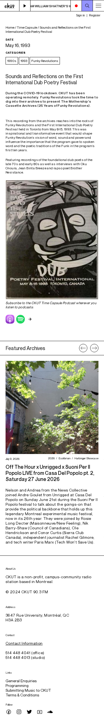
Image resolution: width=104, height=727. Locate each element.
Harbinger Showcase (85, 458)
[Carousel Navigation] (88, 348)
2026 (51, 458)
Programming (17, 685)
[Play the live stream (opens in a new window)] (25, 5)
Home (10, 27)
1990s (11, 61)
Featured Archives (25, 348)
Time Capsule (27, 27)
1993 (24, 61)
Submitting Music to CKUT (28, 690)
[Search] (87, 5)
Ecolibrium (63, 458)
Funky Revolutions (44, 61)
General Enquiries (21, 680)
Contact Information (24, 643)
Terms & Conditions (22, 695)
